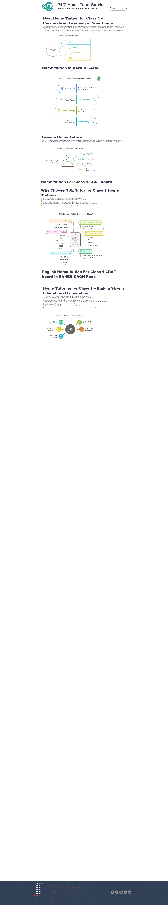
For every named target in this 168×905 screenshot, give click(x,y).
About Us (54, 891)
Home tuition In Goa (73, 898)
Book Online (55, 887)
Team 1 (53, 900)
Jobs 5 (53, 898)
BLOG (53, 889)
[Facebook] (112, 892)
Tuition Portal (55, 886)
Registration (54, 884)
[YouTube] (121, 892)
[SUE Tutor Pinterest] (125, 892)
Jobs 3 (53, 893)
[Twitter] (116, 892)
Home (69, 884)
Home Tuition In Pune (73, 891)
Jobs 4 (53, 897)
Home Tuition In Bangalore (75, 894)
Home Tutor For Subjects (74, 888)
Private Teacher (55, 895)
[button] (118, 8)
